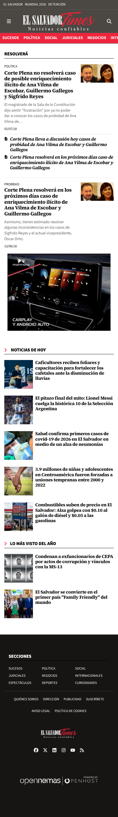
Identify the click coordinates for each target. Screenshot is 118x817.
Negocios (49, 675)
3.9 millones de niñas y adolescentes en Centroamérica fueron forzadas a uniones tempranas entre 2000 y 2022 (74, 477)
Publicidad (72, 699)
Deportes (49, 682)
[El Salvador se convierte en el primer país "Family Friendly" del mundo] (18, 604)
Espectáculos (20, 682)
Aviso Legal (41, 711)
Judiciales (17, 675)
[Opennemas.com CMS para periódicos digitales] (59, 786)
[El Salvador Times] (59, 21)
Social (80, 668)
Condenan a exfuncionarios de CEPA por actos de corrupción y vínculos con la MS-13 (74, 561)
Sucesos (15, 668)
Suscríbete (95, 699)
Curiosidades (86, 682)
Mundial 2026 (35, 4)
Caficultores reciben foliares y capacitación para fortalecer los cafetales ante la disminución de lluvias (69, 370)
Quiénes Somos (26, 699)
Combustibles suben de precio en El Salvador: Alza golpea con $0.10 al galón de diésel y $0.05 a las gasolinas (73, 513)
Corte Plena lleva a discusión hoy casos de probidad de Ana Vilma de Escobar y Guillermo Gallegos (58, 144)
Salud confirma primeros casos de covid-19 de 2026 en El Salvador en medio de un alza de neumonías (72, 439)
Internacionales (89, 675)
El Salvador (13, 4)
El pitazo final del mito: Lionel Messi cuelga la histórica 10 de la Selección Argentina (74, 403)
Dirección (51, 699)
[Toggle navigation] (8, 21)
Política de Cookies (70, 711)
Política (48, 668)
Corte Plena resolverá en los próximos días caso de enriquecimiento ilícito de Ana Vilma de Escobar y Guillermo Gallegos (61, 162)
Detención (56, 4)
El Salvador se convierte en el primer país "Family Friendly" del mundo (71, 597)
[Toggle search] (109, 21)
